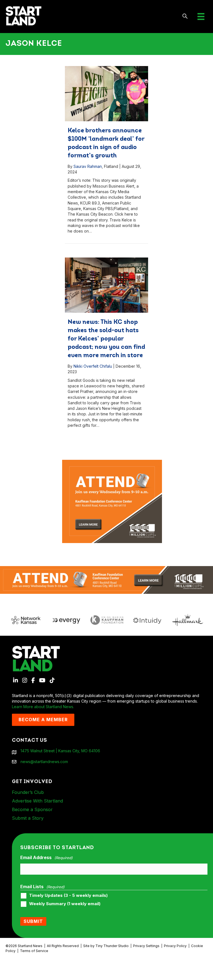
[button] (185, 16)
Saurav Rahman (87, 166)
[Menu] (200, 16)
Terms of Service (34, 951)
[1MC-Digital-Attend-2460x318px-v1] (106, 579)
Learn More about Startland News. (43, 706)
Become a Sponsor (32, 809)
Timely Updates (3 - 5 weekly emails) (68, 895)
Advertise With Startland (37, 801)
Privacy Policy (175, 946)
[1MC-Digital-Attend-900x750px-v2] (112, 462)
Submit (33, 921)
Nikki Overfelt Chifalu (92, 366)
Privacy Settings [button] (146, 946)
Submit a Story (28, 818)
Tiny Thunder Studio (112, 946)
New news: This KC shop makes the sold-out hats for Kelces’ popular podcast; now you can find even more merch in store (106, 339)
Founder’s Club (28, 792)
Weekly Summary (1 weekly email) (64, 903)
